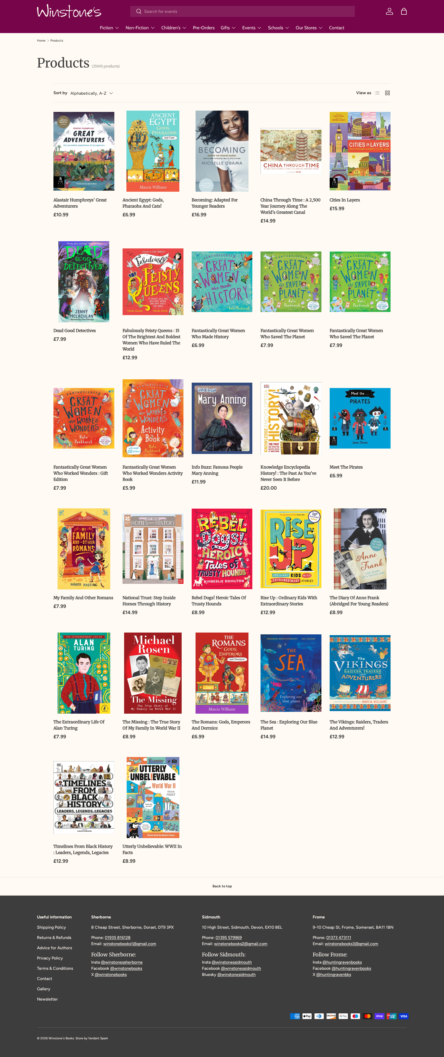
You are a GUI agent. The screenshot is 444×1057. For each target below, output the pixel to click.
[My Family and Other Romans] (83, 548)
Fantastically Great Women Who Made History (218, 333)
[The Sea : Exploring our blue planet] (291, 673)
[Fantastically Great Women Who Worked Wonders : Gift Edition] (83, 418)
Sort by (60, 92)
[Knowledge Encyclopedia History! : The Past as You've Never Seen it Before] (291, 418)
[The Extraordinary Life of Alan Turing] (83, 673)
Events (248, 27)
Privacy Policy (50, 958)
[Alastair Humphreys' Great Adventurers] (83, 151)
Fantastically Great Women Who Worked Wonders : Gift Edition (80, 473)
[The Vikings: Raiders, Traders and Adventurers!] (360, 673)
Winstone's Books (61, 1038)
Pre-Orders (204, 27)
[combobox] (242, 11)
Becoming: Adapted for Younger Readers (215, 203)
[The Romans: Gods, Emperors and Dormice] (222, 673)
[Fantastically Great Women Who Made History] (222, 281)
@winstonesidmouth (236, 974)
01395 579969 (229, 937)
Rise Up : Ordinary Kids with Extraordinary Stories (289, 600)
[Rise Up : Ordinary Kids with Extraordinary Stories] (291, 548)
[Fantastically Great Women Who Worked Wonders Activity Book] (153, 418)
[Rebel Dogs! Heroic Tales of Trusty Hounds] (222, 548)
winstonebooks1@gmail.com (129, 943)
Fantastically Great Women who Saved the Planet (287, 333)
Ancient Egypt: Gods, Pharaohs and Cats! (143, 203)
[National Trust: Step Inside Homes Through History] (153, 548)
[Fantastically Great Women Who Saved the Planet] (360, 281)
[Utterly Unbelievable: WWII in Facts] (153, 797)
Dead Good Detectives (74, 330)
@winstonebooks (126, 968)
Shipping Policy (51, 927)
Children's (170, 27)
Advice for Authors (54, 947)
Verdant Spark (98, 1038)
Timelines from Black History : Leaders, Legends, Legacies (83, 849)
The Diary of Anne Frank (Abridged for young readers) (359, 600)
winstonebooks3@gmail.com (351, 943)
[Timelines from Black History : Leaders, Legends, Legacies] (83, 797)
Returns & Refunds (54, 937)
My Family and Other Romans (83, 597)
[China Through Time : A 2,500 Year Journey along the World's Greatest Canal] (291, 151)
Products (56, 40)
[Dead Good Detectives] (83, 281)
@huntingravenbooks (342, 962)
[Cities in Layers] (360, 151)
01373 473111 (338, 937)
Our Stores (306, 27)
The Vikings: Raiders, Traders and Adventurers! (359, 725)
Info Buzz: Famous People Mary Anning (217, 470)
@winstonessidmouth (232, 962)
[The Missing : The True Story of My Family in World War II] (153, 673)
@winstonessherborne (122, 962)
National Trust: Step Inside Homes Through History (149, 600)
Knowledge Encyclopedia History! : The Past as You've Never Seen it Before (288, 473)
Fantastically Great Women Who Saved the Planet (356, 333)
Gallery (43, 988)
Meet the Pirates (346, 467)
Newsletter (47, 999)
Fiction (106, 27)
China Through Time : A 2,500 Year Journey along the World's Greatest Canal (290, 206)
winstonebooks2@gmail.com (240, 943)
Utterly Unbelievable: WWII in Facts (152, 849)
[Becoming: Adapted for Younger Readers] (222, 151)
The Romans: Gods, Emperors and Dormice (221, 725)
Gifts (225, 27)
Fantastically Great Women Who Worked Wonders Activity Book (153, 473)
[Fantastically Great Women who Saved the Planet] (291, 281)
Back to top (222, 886)
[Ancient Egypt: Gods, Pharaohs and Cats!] (153, 151)
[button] (404, 11)
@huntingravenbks (333, 974)
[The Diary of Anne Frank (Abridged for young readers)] (360, 548)
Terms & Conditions (55, 968)
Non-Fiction (137, 27)
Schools (275, 27)
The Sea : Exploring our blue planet (289, 725)
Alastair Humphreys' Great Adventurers (80, 203)
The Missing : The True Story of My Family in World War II (151, 725)
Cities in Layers (345, 199)
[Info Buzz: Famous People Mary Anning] (222, 418)
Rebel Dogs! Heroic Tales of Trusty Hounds (219, 600)
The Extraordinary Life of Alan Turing (78, 725)
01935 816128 (118, 937)
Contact (336, 27)
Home (41, 40)
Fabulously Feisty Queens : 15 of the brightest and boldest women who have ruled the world (151, 340)
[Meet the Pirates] (360, 418)
